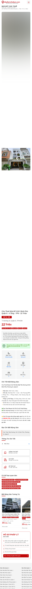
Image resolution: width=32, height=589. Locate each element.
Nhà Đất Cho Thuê (11, 7)
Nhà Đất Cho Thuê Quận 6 (8, 479)
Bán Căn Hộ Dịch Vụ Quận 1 (7, 579)
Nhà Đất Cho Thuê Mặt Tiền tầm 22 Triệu (11, 486)
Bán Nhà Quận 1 (4, 568)
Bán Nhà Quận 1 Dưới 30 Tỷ (7, 584)
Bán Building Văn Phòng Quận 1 (8, 582)
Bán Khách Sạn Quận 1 (6, 575)
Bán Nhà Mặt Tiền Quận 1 (6, 570)
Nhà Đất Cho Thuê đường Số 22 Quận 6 (11, 488)
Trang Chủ (4, 7)
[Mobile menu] (28, 2)
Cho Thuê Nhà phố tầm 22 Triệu (9, 484)
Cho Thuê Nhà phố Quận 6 (21, 479)
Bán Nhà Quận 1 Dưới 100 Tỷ (7, 586)
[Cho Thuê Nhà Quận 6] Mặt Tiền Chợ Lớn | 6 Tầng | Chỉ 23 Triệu (10, 514)
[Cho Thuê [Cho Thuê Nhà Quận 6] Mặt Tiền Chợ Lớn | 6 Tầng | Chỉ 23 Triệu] (11, 505)
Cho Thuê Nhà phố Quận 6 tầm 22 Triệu (11, 481)
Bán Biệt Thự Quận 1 (5, 577)
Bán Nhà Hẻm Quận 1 (5, 572)
